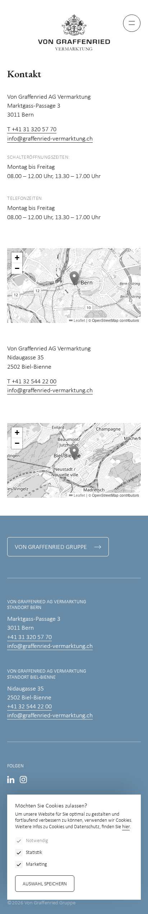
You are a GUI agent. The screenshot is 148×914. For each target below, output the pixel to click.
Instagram (23, 779)
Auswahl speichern (45, 884)
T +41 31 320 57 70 (31, 129)
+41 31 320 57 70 (29, 637)
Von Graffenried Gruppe (51, 547)
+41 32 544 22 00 (29, 706)
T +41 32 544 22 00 (31, 381)
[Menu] (132, 23)
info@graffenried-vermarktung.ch (50, 139)
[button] (74, 278)
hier (126, 827)
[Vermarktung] (74, 32)
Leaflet (79, 320)
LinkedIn (10, 779)
